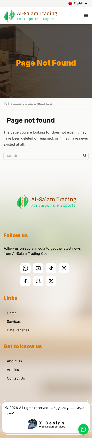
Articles (13, 369)
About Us (14, 361)
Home (11, 313)
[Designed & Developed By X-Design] (46, 424)
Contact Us (16, 378)
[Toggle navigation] (86, 15)
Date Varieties (18, 330)
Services (14, 321)
